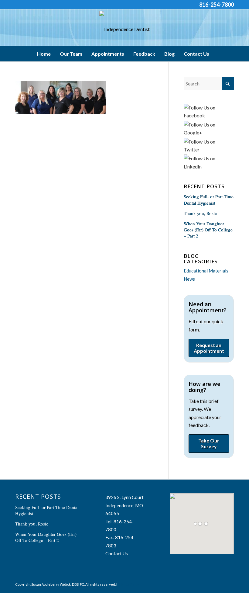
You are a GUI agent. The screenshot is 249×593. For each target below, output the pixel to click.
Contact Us (116, 553)
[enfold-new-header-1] (124, 29)
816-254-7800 (216, 4)
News (189, 279)
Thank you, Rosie (200, 213)
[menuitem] (45, 53)
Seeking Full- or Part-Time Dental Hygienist (209, 199)
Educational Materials (206, 270)
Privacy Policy (128, 584)
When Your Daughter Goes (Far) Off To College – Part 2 (208, 229)
